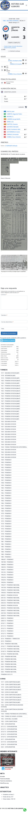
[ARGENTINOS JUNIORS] (14, 28)
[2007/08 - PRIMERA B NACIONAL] (14, 613)
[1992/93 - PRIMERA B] (14, 575)
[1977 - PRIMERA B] (14, 531)
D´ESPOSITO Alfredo (11, 146)
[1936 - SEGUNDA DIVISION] (14, 424)
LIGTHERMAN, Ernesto (13, 132)
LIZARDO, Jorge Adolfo (13, 119)
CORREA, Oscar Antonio (15, 74)
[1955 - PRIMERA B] (14, 475)
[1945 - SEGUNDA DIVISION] (14, 449)
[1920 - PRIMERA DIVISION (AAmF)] (14, 380)
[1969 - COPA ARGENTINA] (14, 724)
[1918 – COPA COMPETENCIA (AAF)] (14, 684)
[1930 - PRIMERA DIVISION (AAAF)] (14, 409)
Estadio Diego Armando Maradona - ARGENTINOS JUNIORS (13, 46)
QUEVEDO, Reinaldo (13, 127)
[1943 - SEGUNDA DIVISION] (14, 442)
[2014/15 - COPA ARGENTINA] (14, 734)
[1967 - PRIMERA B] (14, 506)
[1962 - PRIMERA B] (14, 493)
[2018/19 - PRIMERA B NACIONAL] (14, 651)
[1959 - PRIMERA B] (14, 485)
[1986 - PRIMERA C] (14, 557)
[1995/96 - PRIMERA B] (14, 582)
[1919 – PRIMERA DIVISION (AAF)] (14, 378)
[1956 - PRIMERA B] (14, 478)
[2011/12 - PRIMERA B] (14, 626)
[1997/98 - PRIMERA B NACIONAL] (14, 587)
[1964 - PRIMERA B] (14, 498)
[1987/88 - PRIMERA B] (14, 562)
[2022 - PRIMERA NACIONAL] (14, 661)
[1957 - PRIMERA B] (14, 480)
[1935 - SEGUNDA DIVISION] (14, 421)
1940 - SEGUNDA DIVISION (11, 21)
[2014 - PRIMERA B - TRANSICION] (14, 638)
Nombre (4, 315)
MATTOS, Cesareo (12, 124)
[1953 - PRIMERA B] (14, 470)
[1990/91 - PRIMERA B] (14, 569)
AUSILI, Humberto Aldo (15, 61)
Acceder (2, 776)
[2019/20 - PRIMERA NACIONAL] (14, 654)
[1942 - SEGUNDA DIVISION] (14, 439)
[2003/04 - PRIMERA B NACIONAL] (14, 603)
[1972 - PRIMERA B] (14, 518)
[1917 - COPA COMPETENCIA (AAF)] (14, 682)
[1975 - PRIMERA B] (14, 526)
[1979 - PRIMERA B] (14, 536)
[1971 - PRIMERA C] (14, 516)
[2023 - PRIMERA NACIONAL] (14, 664)
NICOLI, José (10, 111)
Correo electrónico (7, 322)
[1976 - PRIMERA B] (14, 529)
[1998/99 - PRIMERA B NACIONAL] (14, 590)
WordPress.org (4, 783)
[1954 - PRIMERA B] (14, 472)
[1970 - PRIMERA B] (14, 513)
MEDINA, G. (10, 116)
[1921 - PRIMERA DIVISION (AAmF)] (14, 386)
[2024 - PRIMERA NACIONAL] (14, 667)
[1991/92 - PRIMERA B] (14, 572)
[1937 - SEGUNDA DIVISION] (14, 426)
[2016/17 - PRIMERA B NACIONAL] (14, 646)
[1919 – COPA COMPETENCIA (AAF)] (14, 687)
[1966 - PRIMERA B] (14, 503)
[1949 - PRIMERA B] (14, 460)
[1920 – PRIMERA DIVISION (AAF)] (14, 383)
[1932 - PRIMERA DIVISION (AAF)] (14, 414)
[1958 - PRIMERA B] (14, 483)
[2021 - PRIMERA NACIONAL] (14, 659)
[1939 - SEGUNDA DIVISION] (14, 432)
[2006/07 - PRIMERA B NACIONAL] (14, 610)
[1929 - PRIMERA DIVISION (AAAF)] (14, 406)
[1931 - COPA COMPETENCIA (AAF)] (14, 702)
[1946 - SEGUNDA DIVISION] (14, 452)
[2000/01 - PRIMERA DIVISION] (14, 595)
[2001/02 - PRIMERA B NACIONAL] (14, 598)
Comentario (4, 294)
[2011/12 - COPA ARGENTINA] (14, 726)
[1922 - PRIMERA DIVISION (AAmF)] (14, 388)
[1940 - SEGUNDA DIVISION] (14, 434)
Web (2, 328)
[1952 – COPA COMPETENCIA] (14, 721)
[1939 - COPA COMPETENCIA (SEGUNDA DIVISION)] (14, 710)
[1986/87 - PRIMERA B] (14, 559)
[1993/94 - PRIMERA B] (14, 577)
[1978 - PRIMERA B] (14, 534)
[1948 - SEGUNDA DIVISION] (14, 457)
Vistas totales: (7, 799)
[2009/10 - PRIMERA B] (14, 618)
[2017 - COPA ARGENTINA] (14, 739)
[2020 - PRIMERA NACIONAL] (14, 656)
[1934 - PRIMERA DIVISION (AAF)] (14, 419)
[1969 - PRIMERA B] (14, 511)
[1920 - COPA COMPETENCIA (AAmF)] (14, 689)
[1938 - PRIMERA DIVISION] (14, 429)
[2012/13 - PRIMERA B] (14, 628)
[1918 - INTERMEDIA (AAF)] (14, 375)
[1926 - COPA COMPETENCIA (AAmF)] (14, 700)
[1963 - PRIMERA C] (14, 495)
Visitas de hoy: (7, 797)
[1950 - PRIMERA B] (14, 462)
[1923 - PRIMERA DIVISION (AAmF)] (14, 391)
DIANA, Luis (10, 122)
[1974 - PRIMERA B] (14, 524)
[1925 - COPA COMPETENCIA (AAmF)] (14, 697)
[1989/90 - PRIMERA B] (14, 567)
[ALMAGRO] (14, 37)
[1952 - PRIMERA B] (14, 467)
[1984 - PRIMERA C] (14, 552)
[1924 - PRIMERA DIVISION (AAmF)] (14, 393)
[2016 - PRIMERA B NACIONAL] (14, 644)
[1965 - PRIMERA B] (14, 501)
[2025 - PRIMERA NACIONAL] (14, 669)
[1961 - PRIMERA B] (14, 490)
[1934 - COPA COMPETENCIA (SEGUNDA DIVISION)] (14, 706)
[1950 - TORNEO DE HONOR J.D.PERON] (14, 716)
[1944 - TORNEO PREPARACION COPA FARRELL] (14, 447)
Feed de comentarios (6, 781)
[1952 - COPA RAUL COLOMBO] (14, 719)
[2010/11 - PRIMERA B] (14, 623)
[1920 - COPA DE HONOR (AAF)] (14, 692)
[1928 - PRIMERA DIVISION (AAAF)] (14, 403)
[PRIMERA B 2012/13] (14, 674)
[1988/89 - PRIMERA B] (14, 564)
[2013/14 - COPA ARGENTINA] (14, 731)
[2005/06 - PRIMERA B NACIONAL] (14, 608)
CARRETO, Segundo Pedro (14, 114)
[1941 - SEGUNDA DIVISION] (14, 437)
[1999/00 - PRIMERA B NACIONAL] (14, 592)
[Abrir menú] (26, 5)
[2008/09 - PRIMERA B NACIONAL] (14, 615)
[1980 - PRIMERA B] (14, 539)
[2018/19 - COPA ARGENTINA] (14, 744)
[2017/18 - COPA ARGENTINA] (14, 742)
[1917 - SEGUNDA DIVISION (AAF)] (14, 373)
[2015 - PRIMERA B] (14, 641)
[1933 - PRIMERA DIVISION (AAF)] (14, 416)
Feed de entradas (5, 778)
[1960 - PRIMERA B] (14, 488)
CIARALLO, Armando (16, 64)
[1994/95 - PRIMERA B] (14, 580)
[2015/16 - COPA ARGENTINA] (14, 737)
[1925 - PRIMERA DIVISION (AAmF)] (14, 396)
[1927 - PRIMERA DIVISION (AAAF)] (14, 401)
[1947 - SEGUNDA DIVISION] (14, 455)
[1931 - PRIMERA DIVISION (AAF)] (14, 411)
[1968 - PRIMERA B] (14, 508)
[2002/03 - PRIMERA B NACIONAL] (14, 600)
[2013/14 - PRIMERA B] (14, 636)
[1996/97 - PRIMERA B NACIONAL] (14, 585)
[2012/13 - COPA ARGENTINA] (14, 729)
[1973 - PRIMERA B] (14, 521)
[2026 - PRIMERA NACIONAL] (14, 672)
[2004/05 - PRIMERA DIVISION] (14, 605)
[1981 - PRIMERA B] (14, 541)
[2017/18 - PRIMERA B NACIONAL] (14, 649)
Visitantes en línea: (8, 794)
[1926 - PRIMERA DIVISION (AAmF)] (14, 398)
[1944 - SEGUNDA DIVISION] (14, 444)
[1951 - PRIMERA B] (14, 465)
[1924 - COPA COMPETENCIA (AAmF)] (14, 695)
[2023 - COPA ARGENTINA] (14, 747)
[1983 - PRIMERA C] (14, 547)
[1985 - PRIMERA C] (14, 554)
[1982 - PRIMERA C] (14, 544)
